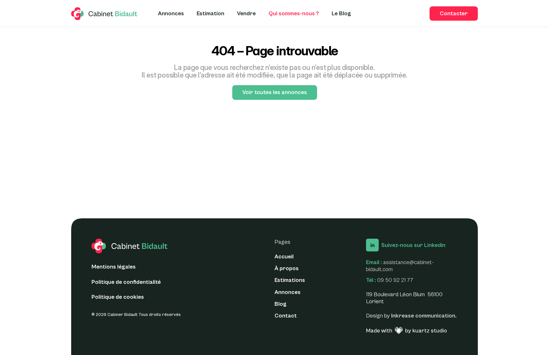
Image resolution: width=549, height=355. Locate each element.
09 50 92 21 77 (395, 280)
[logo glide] (104, 13)
